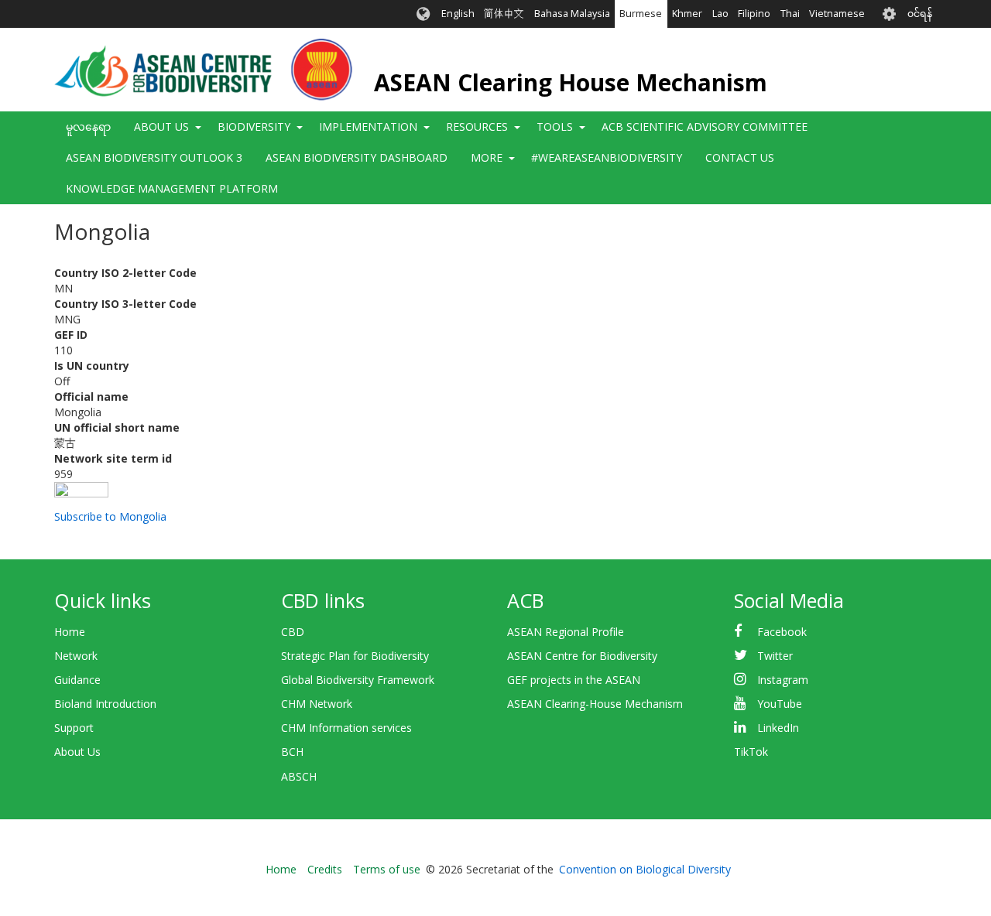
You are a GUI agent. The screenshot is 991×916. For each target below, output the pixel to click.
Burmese (640, 13)
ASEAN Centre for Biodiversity (582, 655)
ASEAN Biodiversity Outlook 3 (154, 157)
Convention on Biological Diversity (645, 869)
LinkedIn (778, 727)
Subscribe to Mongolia (110, 516)
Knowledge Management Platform (172, 188)
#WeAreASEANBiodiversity (606, 157)
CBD (292, 631)
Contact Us (739, 157)
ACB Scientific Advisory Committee (705, 126)
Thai (790, 13)
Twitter (775, 655)
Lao (720, 13)
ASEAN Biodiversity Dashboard (356, 157)
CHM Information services (346, 727)
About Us (77, 751)
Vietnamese (837, 13)
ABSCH (299, 776)
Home (69, 631)
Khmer (687, 13)
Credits (324, 869)
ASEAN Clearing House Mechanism (570, 82)
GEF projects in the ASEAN (573, 679)
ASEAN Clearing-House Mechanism (595, 703)
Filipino (754, 13)
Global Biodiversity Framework (357, 679)
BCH (292, 751)
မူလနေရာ (88, 126)
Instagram (782, 679)
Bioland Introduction (105, 703)
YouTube (779, 703)
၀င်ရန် (919, 13)
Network (76, 655)
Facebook (782, 631)
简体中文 (504, 13)
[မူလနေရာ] (203, 70)
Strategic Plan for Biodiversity (355, 655)
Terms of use (386, 869)
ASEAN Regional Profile (565, 631)
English (458, 13)
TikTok (751, 751)
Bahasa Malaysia (572, 13)
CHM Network (316, 703)
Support (74, 727)
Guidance (77, 679)
